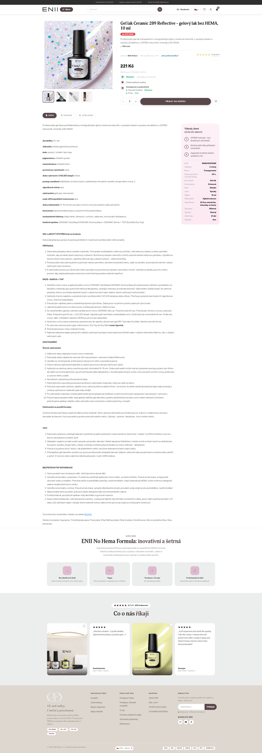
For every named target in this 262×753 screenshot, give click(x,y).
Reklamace (125, 724)
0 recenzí (215, 54)
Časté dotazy (96, 702)
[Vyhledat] (159, 9)
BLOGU (88, 514)
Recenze (68, 115)
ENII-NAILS (132, 56)
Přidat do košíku (176, 101)
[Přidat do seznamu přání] (215, 101)
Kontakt (94, 698)
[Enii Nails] (50, 9)
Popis (51, 115)
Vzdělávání (87, 115)
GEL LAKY (153, 702)
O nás (122, 710)
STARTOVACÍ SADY (157, 707)
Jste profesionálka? (169, 56)
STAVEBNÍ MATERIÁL (158, 711)
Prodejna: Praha (127, 698)
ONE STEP (153, 698)
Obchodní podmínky (129, 719)
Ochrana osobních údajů (130, 715)
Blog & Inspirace (98, 707)
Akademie (184, 9)
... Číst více (125, 46)
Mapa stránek (97, 711)
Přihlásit (211, 707)
